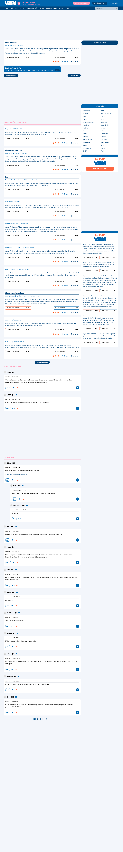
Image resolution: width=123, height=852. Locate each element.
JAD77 (9, 395)
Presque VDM (64, 8)
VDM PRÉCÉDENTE (11, 75)
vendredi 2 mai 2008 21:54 (12, 531)
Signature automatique (14, 293)
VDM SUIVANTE (74, 75)
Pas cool (8, 177)
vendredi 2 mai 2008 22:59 (12, 681)
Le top (42, 8)
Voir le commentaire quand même (16, 474)
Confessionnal (51, 8)
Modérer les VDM (99, 3)
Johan (9, 654)
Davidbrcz (10, 613)
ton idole (10, 676)
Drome (9, 592)
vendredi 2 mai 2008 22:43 (12, 638)
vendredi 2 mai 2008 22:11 (12, 597)
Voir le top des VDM (100, 169)
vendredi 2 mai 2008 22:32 (12, 617)
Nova (9, 697)
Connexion (114, 3)
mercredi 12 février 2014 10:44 (20, 510)
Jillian (9, 527)
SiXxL (9, 570)
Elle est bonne (10, 42)
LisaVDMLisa (17, 505)
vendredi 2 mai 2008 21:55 (12, 377)
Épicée (22, 8)
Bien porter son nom (13, 150)
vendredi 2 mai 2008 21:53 (12, 467)
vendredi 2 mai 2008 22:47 (12, 658)
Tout (7, 8)
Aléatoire (14, 8)
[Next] (50, 719)
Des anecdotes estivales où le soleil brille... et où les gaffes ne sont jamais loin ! (32, 69)
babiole (9, 633)
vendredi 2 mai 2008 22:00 (12, 574)
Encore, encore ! (42, 362)
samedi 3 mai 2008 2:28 (11, 701)
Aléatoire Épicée (32, 8)
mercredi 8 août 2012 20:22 (12, 399)
